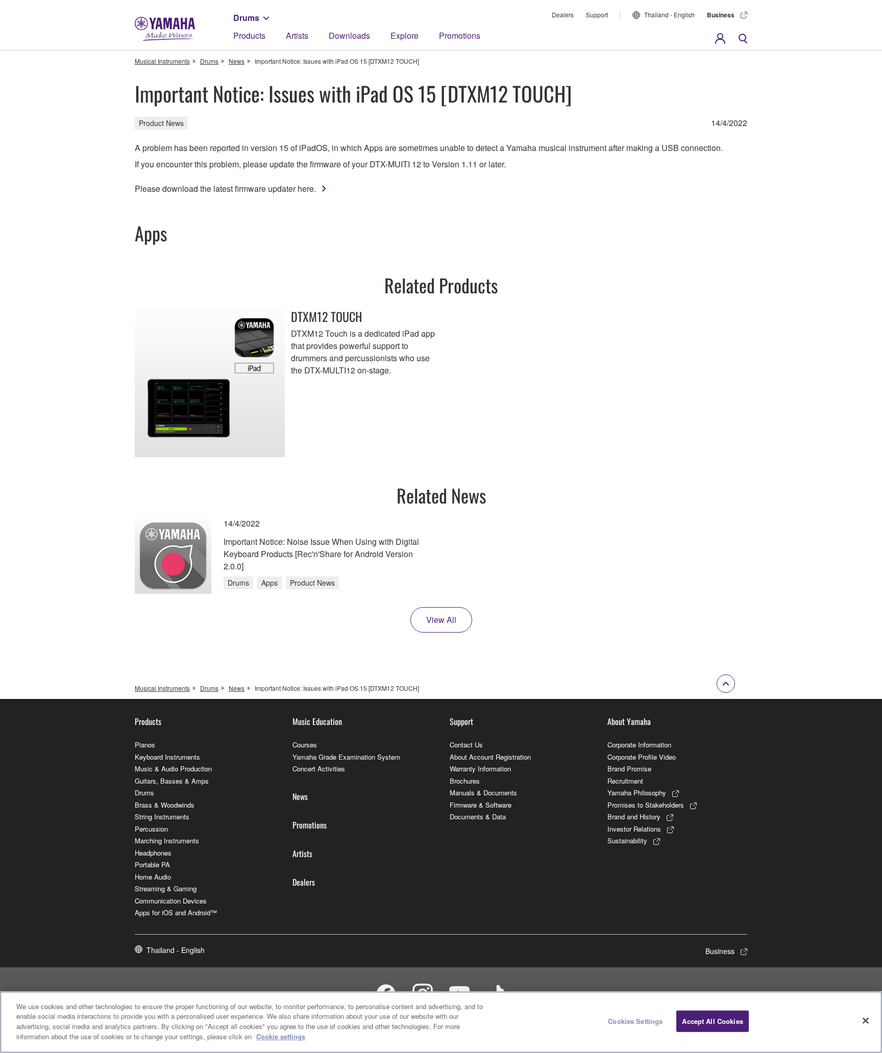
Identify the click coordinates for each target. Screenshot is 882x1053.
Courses (304, 744)
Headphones (153, 853)
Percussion (151, 829)
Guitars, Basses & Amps (172, 781)
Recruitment (625, 781)
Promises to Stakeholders (645, 805)
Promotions (459, 35)
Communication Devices (171, 901)
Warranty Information (480, 768)
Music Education (317, 721)
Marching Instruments (167, 840)
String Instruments (162, 816)
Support (597, 14)
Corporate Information (639, 744)
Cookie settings (280, 1036)
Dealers (563, 14)
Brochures (465, 781)
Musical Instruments (162, 61)
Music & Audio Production (173, 768)
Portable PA (152, 864)
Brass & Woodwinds (164, 805)
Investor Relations (634, 829)
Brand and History (633, 816)
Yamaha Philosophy (636, 792)
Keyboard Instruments (167, 757)
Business (720, 14)
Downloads (349, 35)
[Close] (865, 1021)
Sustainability (627, 840)
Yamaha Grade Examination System (346, 757)
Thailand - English (669, 14)
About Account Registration (490, 757)
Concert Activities (318, 768)
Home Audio (153, 877)
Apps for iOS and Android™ (176, 912)
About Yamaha (629, 721)
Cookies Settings (635, 1021)
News (236, 61)
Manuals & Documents (483, 792)
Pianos (145, 744)
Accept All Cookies (712, 1021)
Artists (297, 35)
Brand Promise (629, 768)
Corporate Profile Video (641, 757)
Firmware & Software (480, 805)
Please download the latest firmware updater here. (225, 188)
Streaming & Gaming (166, 888)
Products (249, 35)
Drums (246, 17)
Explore (404, 35)
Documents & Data (478, 816)
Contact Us (466, 744)
